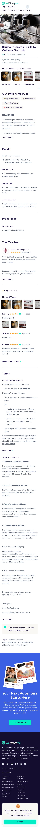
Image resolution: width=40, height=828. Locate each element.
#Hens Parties (8, 645)
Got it (20, 822)
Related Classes (23, 798)
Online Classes (22, 781)
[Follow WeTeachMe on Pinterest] (12, 763)
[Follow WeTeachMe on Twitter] (7, 763)
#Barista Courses (16, 640)
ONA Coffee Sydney (12, 60)
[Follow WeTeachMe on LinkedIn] (21, 763)
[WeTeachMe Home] (20, 742)
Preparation (29, 84)
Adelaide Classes (8, 788)
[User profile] (27, 7)
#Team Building (21, 645)
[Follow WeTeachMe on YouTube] (25, 763)
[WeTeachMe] (20, 3)
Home (4, 10)
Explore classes (20, 722)
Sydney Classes (7, 781)
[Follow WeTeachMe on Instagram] (16, 763)
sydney (28, 10)
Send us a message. (21, 630)
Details (17, 84)
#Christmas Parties (25, 642)
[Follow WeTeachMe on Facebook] (3, 763)
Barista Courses (16, 10)
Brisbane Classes (8, 785)
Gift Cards (21, 795)
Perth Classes (6, 791)
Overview (6, 84)
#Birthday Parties (9, 642)
